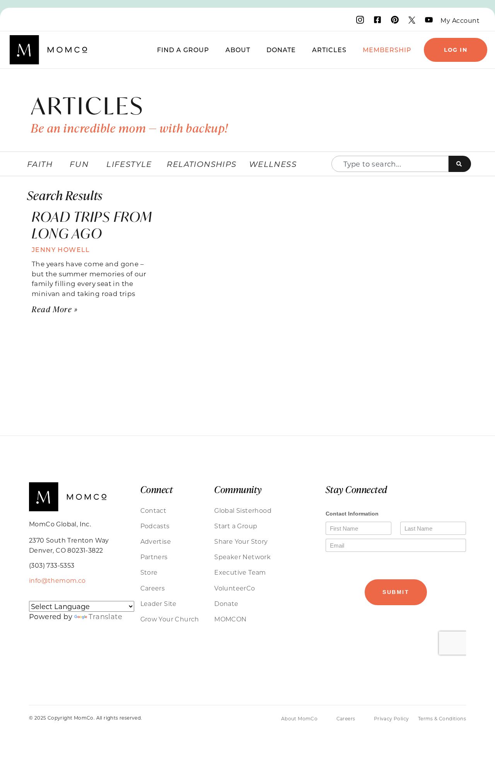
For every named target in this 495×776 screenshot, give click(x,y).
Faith (40, 164)
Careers (152, 588)
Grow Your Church (169, 619)
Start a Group (235, 526)
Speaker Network (242, 557)
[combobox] (390, 164)
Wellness (273, 164)
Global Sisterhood (242, 510)
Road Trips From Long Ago (92, 225)
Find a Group (183, 50)
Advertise (155, 541)
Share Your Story (241, 541)
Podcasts (155, 526)
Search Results (64, 195)
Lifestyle (129, 164)
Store (149, 572)
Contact (153, 510)
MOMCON (230, 619)
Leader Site (158, 603)
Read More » (55, 309)
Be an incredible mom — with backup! (129, 128)
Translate (105, 616)
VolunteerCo (234, 588)
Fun (79, 164)
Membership (387, 50)
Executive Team (240, 572)
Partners (154, 557)
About (237, 50)
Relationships (201, 164)
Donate (281, 50)
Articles (329, 50)
